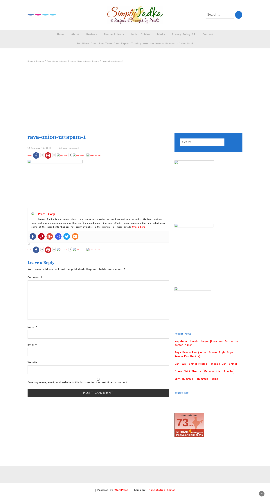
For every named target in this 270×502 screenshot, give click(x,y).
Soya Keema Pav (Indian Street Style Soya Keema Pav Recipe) (203, 354)
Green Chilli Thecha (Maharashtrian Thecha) (204, 371)
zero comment (71, 148)
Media (161, 34)
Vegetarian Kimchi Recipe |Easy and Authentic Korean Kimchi (206, 343)
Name (32, 327)
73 (182, 422)
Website (32, 362)
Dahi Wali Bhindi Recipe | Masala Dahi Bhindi (205, 364)
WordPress (121, 490)
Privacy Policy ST (183, 34)
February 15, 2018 (41, 148)
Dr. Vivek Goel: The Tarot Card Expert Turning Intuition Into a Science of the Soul (135, 43)
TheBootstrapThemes (161, 490)
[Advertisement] (135, 96)
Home (60, 34)
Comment (35, 278)
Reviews (91, 34)
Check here (138, 227)
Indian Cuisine (140, 34)
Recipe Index (113, 34)
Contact (207, 34)
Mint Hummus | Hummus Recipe (196, 379)
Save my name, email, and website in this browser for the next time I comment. (78, 382)
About (75, 34)
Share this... (30, 155)
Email (32, 345)
